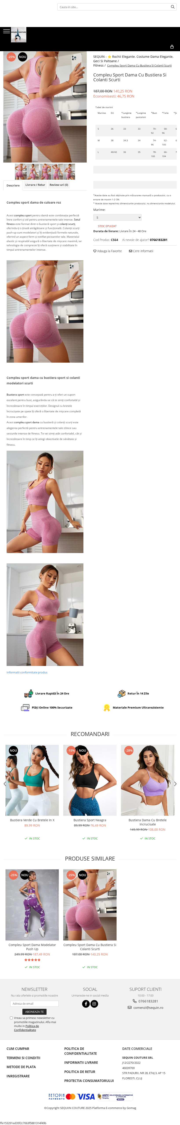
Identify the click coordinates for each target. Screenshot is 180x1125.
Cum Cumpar (18, 1048)
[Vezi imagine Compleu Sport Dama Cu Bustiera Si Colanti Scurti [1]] (33, 172)
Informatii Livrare (81, 1062)
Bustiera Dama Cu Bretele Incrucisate (148, 822)
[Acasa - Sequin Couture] (25, 34)
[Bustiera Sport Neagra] (90, 780)
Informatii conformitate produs (27, 672)
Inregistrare (18, 1076)
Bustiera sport (15, 394)
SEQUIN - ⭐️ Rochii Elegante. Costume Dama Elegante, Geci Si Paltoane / (133, 58)
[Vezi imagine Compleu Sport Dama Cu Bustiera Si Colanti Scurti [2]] (45, 172)
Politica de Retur (79, 1071)
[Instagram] (94, 1004)
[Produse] (7, 32)
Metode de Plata (21, 1067)
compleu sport (23, 215)
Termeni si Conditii (23, 1058)
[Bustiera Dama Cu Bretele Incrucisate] (147, 780)
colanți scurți (67, 224)
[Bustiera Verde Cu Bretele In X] (32, 780)
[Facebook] (86, 1004)
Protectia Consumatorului (89, 1080)
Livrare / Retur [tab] (35, 185)
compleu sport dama (26, 422)
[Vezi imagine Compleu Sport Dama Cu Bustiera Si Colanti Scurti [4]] (69, 172)
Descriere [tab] (13, 185)
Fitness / (99, 65)
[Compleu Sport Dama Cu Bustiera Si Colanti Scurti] (45, 107)
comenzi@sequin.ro (148, 1007)
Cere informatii (142, 251)
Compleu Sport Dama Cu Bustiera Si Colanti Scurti (89, 947)
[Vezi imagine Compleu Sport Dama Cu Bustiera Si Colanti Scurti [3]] (57, 172)
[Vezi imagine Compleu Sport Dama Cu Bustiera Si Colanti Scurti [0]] (21, 172)
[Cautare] (173, 7)
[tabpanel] (45, 107)
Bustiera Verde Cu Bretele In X (32, 820)
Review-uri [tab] (59, 185)
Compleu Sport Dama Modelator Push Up (32, 947)
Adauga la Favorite (109, 251)
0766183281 (148, 1001)
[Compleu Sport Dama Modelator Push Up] (32, 904)
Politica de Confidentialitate (26, 1028)
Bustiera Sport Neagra (90, 820)
